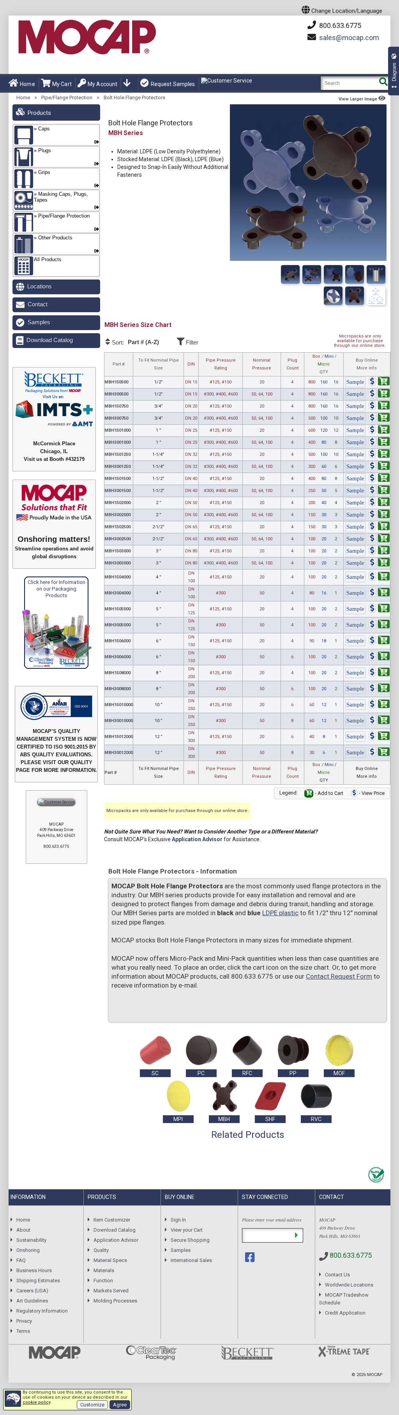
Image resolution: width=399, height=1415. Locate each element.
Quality (101, 1250)
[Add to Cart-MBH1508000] (379, 673)
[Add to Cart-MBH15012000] (379, 737)
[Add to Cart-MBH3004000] (379, 593)
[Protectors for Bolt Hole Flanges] (354, 274)
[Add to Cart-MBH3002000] (379, 515)
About (23, 1230)
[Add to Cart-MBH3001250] (379, 466)
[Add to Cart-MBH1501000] (379, 430)
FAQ (21, 1260)
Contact (38, 304)
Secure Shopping (190, 1240)
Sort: (134, 342)
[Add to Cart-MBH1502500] (379, 527)
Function (103, 1280)
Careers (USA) (32, 1291)
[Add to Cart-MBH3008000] (379, 689)
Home (27, 84)
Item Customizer (112, 1220)
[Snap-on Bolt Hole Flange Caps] (333, 274)
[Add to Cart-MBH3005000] (379, 625)
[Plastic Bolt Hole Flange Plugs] (376, 274)
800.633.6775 (339, 25)
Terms (23, 1331)
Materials (104, 1270)
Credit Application (345, 1313)
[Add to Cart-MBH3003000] (379, 563)
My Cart (62, 84)
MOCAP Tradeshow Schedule (344, 1299)
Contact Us (337, 1275)
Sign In (178, 1220)
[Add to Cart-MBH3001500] (379, 491)
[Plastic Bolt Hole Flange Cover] (311, 274)
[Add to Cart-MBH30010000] (379, 721)
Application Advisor (197, 839)
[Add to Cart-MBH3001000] (379, 442)
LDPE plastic (280, 913)
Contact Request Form (339, 976)
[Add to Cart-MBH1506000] (379, 641)
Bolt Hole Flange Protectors (134, 97)
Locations (39, 286)
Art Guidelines (32, 1301)
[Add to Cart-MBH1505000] (379, 609)
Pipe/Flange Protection (66, 97)
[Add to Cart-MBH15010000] (379, 705)
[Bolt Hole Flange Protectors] (290, 274)
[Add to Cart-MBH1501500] (379, 479)
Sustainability (31, 1240)
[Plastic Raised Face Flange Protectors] (354, 296)
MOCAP (375, 1374)
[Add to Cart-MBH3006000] (379, 657)
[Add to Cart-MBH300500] (379, 394)
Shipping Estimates (38, 1280)
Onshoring (28, 1250)
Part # (119, 364)
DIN (191, 364)
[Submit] (296, 1235)
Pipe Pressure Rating (221, 364)
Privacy (24, 1321)
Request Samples (173, 84)
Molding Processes (115, 1301)
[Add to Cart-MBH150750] (379, 406)
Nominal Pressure (261, 364)
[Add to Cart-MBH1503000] (379, 551)
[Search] (383, 83)
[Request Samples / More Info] (355, 382)
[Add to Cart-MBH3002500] (379, 539)
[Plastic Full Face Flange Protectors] (333, 296)
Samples (39, 322)
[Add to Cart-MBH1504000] (379, 577)
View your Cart (187, 1230)
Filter (191, 342)
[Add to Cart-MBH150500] (379, 382)
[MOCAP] (86, 37)
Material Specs (110, 1260)
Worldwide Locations (349, 1285)
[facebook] (250, 1257)
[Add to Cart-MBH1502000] (379, 503)
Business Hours (34, 1270)
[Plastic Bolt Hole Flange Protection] (376, 296)
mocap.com (349, 37)
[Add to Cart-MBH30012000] (379, 753)
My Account (102, 84)
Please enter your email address (272, 1219)
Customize (92, 1405)
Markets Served (111, 1291)
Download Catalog (49, 340)
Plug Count (292, 364)
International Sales (191, 1260)
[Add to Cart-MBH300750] (379, 418)
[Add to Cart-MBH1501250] (379, 454)
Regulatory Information (42, 1311)
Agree (120, 1405)
